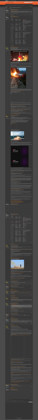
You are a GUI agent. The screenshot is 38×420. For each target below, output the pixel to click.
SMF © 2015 (19, 417)
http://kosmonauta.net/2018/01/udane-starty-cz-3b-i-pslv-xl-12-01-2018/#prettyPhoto (17, 90)
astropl (7, 9)
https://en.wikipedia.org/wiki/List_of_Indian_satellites (15, 382)
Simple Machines (21, 417)
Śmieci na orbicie (12, 387)
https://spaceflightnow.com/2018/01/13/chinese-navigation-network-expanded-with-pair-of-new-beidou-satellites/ (19, 109)
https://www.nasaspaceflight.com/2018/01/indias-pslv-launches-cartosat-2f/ (16, 361)
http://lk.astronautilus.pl (12, 243)
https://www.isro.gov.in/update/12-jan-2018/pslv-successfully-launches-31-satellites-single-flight (18, 366)
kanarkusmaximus (8, 384)
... (8, 399)
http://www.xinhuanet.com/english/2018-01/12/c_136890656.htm (15, 113)
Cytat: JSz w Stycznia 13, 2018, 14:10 (13, 304)
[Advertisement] (21, 209)
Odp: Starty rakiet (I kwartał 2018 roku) (15, 9)
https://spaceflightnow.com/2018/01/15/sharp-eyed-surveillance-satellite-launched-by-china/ (18, 278)
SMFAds (17, 418)
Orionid (7, 115)
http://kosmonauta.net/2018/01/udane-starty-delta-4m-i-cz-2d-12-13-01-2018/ (16, 257)
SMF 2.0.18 (17, 417)
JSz (6, 297)
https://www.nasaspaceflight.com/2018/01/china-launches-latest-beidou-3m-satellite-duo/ (17, 105)
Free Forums (20, 418)
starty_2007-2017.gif (12, 283)
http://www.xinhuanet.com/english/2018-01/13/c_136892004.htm (15, 200)
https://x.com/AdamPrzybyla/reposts (13, 295)
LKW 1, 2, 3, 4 (12, 279)
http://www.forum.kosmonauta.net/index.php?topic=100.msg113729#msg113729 (17, 308)
